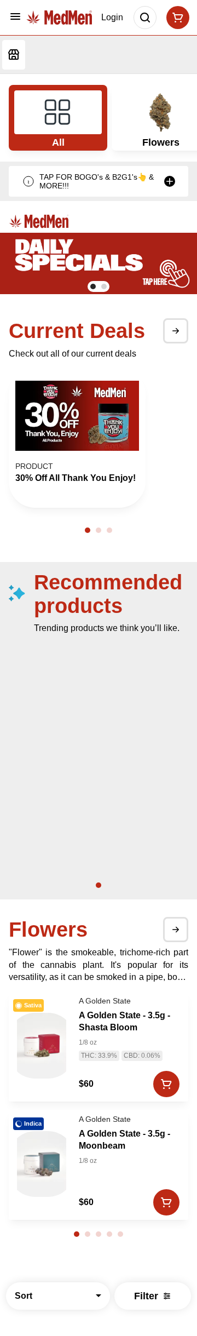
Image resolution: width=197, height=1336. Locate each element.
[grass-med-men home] (59, 17)
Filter (146, 1296)
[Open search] (145, 17)
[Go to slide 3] (109, 530)
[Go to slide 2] (104, 286)
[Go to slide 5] (120, 1234)
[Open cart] (175, 17)
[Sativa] (41, 1046)
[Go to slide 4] (109, 1234)
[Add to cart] (166, 1084)
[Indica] (41, 1164)
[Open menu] (15, 16)
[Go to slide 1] (93, 286)
